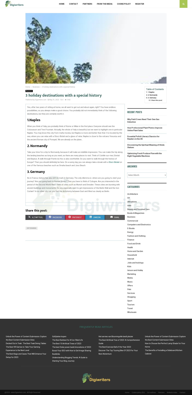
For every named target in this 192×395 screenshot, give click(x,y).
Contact (73, 4)
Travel (130, 308)
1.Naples (151, 92)
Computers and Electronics (139, 225)
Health (130, 247)
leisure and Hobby (135, 270)
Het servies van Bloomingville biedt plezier (116, 336)
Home (61, 4)
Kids (129, 266)
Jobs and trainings (135, 263)
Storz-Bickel (114, 162)
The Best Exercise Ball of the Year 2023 (115, 347)
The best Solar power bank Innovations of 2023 (71, 347)
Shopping (131, 297)
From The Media (104, 4)
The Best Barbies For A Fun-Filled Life (67, 340)
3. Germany (152, 98)
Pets (129, 289)
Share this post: (156, 100)
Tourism (131, 305)
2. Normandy (152, 95)
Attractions (132, 202)
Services (131, 293)
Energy (130, 232)
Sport (129, 301)
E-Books (131, 228)
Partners (87, 4)
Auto (129, 205)
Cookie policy (124, 4)
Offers (130, 286)
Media (130, 278)
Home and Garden (135, 251)
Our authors (151, 392)
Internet (130, 259)
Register (139, 4)
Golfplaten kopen (59, 336)
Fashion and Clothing (136, 236)
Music (130, 282)
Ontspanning (31, 228)
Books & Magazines (135, 213)
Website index (172, 392)
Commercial (132, 221)
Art (128, 198)
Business (29, 91)
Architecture (132, 194)
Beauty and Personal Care (138, 209)
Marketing (131, 274)
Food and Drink (133, 244)
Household (132, 255)
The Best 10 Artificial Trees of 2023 (66, 344)
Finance (130, 240)
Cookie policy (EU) (138, 392)
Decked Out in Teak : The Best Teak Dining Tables (26, 343)
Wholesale (131, 312)
